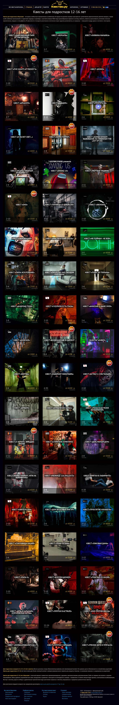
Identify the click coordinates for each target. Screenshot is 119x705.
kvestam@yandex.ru (96, 692)
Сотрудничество (66, 694)
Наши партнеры (66, 692)
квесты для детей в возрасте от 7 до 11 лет (52, 684)
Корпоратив (74, 7)
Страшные (29, 7)
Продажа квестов (67, 696)
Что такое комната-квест (49, 690)
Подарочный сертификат (12, 696)
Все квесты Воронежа (16, 7)
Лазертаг (46, 7)
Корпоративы (9, 692)
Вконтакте (65, 698)
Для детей (38, 7)
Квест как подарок (10, 698)
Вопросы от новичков (49, 692)
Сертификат (84, 7)
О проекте (64, 690)
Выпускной (8, 694)
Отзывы (45, 694)
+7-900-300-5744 (96, 7)
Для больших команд (30, 694)
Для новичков (28, 696)
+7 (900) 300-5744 (85, 692)
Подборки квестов (28, 690)
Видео (45, 696)
